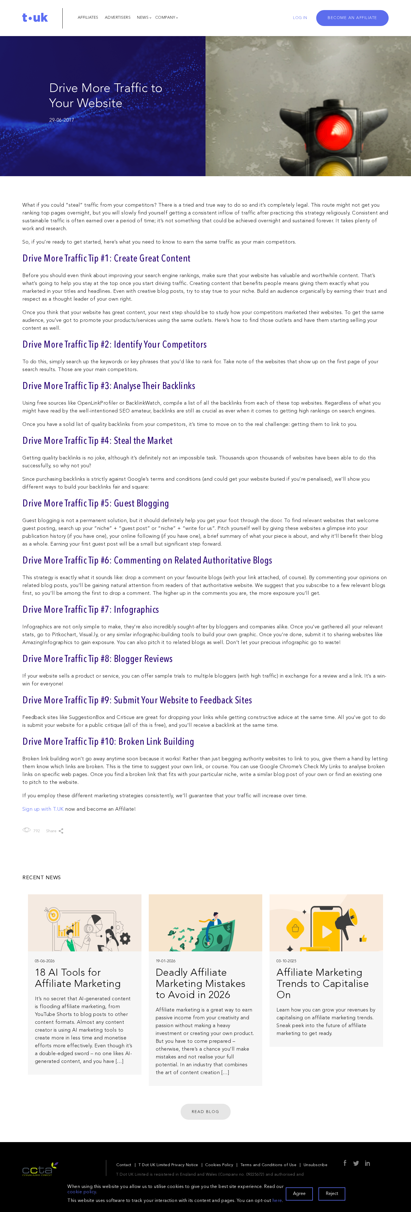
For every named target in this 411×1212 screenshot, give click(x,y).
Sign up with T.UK (43, 809)
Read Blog (205, 1112)
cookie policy (81, 1192)
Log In (300, 18)
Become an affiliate (352, 18)
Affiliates (88, 18)
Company (165, 18)
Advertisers (118, 18)
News (142, 18)
